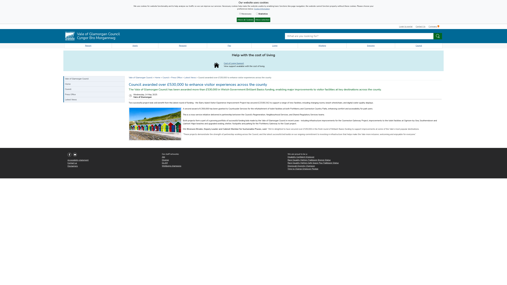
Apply (135, 45)
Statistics (263, 14)
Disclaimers (72, 166)
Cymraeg (433, 26)
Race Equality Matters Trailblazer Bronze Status (309, 160)
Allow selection (262, 19)
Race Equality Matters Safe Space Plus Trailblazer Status (313, 163)
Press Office (70, 94)
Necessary (246, 14)
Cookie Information (262, 9)
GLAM (165, 163)
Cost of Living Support (234, 63)
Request (183, 45)
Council (419, 45)
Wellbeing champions (171, 166)
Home (68, 84)
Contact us (72, 163)
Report (88, 45)
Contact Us (420, 26)
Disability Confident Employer (301, 157)
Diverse (165, 160)
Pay (229, 45)
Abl (163, 157)
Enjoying (371, 45)
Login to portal (405, 26)
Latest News (71, 99)
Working (322, 45)
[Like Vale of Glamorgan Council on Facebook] (69, 154)
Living (274, 45)
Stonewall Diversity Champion (301, 166)
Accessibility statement (78, 160)
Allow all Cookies (245, 19)
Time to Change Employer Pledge (303, 169)
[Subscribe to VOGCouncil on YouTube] (75, 154)
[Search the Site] (437, 36)
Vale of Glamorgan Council (77, 78)
